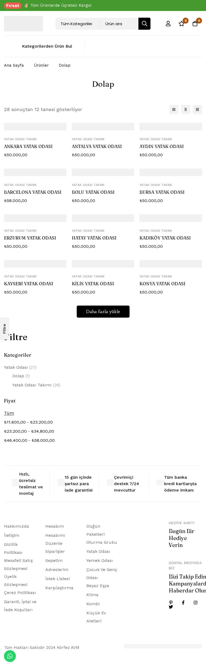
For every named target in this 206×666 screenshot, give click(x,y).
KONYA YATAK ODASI (162, 283)
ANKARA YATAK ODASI (28, 146)
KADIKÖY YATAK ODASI (165, 238)
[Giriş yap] (168, 23)
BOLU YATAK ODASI (93, 192)
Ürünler (41, 65)
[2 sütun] (185, 109)
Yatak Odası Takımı (36, 384)
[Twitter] (171, 607)
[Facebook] (183, 602)
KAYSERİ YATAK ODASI (28, 283)
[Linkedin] (171, 602)
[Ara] (144, 24)
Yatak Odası (20, 367)
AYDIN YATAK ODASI (161, 146)
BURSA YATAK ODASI (162, 192)
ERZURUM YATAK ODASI (30, 238)
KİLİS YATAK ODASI (93, 283)
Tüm (9, 413)
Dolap (21, 375)
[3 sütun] (197, 109)
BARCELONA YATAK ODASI (32, 192)
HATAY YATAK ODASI (94, 238)
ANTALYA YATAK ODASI (97, 146)
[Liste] (173, 109)
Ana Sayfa (14, 65)
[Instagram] (195, 602)
